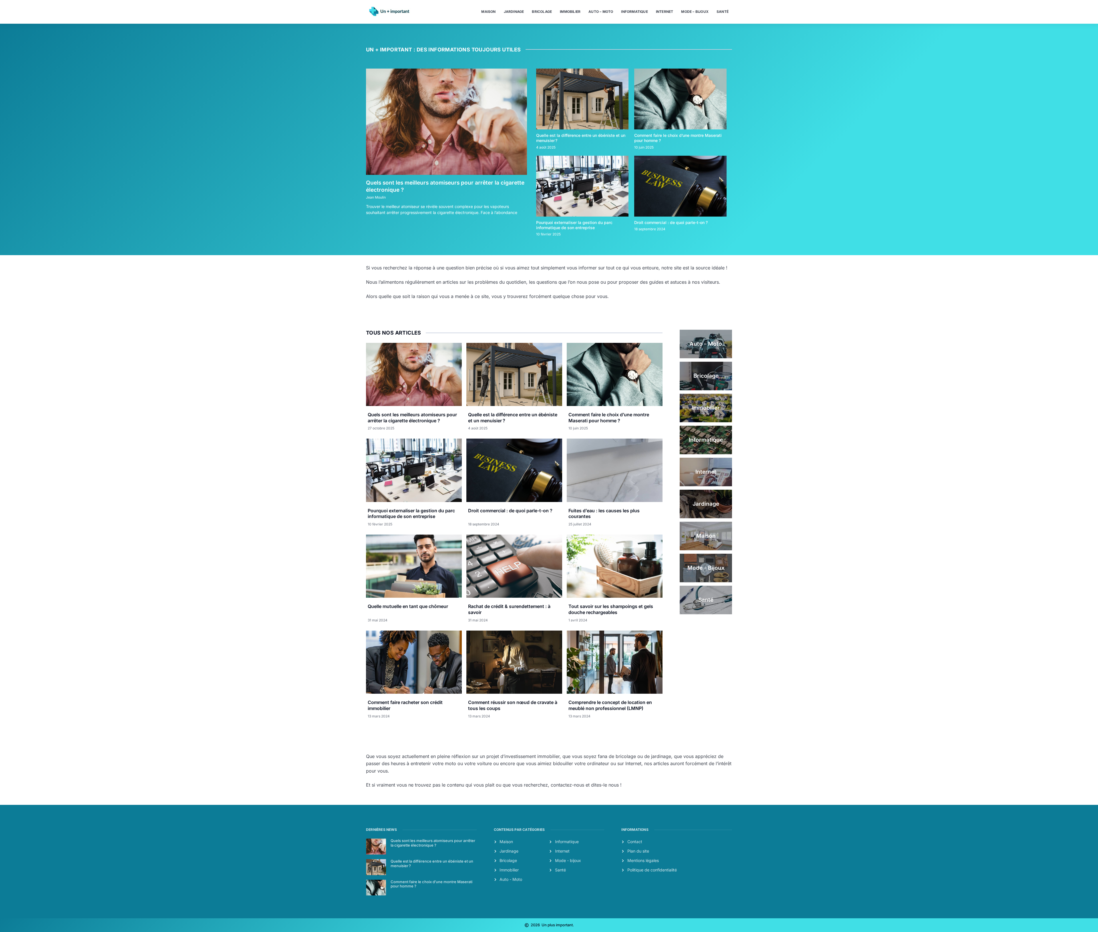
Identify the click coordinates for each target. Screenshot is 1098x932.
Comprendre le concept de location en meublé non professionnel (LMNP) (610, 705)
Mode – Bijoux (695, 11)
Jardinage (514, 11)
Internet (664, 11)
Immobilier (570, 11)
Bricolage (542, 11)
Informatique (634, 11)
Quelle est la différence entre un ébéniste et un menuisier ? (432, 863)
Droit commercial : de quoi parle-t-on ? (671, 222)
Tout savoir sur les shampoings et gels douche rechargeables (610, 609)
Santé (723, 11)
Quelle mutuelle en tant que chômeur (408, 606)
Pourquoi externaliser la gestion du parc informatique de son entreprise (574, 225)
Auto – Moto (600, 11)
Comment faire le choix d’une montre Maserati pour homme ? (608, 417)
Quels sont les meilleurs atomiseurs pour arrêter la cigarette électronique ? (412, 417)
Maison (488, 11)
